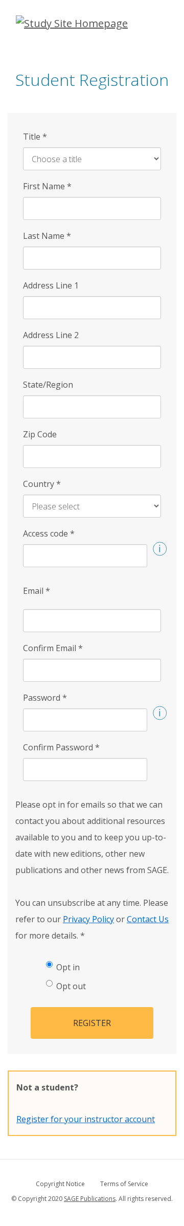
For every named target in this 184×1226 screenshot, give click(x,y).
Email (36, 590)
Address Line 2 (51, 335)
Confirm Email (53, 648)
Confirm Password (61, 747)
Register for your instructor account (85, 1119)
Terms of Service (124, 1184)
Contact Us (148, 919)
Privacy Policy (88, 919)
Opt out (71, 986)
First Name (47, 186)
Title (35, 136)
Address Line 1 (51, 285)
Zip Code (40, 434)
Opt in (68, 967)
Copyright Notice (60, 1184)
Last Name (47, 235)
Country (42, 483)
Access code (49, 533)
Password (45, 697)
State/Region (48, 384)
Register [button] (92, 1023)
